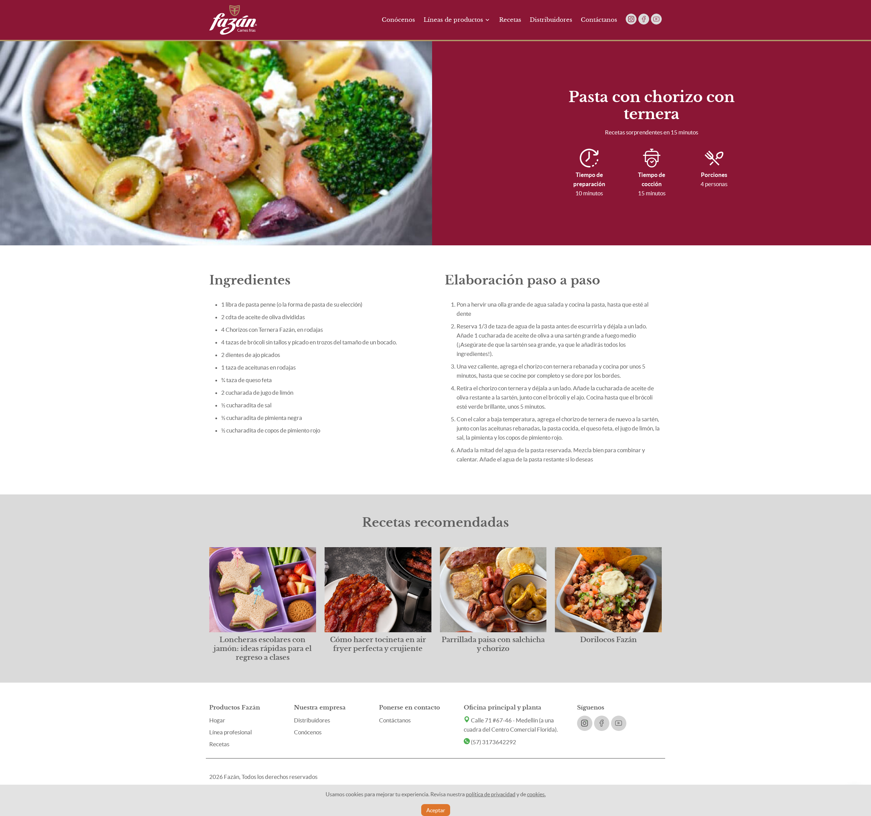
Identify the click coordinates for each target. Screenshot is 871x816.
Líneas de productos (453, 19)
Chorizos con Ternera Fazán (260, 329)
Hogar (217, 720)
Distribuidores (551, 19)
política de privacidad (490, 794)
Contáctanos (599, 19)
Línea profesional (230, 732)
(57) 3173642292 (493, 742)
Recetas (510, 19)
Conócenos (398, 19)
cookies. (536, 794)
